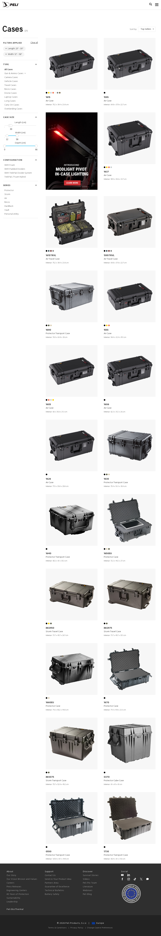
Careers (10, 883)
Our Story (11, 875)
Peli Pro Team (90, 883)
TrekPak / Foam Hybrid (15, 177)
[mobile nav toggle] (157, 4)
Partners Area (51, 883)
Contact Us (50, 875)
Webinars (87, 890)
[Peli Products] (122, 879)
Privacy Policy (76, 927)
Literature (88, 886)
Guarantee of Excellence (57, 886)
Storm (7, 194)
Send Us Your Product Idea (58, 879)
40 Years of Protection (18, 894)
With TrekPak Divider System (18, 173)
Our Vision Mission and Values (22, 879)
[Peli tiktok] (135, 879)
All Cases (8, 69)
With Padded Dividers (14, 169)
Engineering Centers (17, 890)
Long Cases (10, 101)
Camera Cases (11, 77)
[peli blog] (147, 879)
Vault (6, 210)
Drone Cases (10, 93)
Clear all (34, 42)
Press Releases (14, 886)
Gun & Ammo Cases (15, 73)
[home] (10, 4)
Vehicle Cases (11, 81)
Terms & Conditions (57, 927)
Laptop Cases (10, 97)
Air (5, 198)
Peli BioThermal (15, 909)
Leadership (12, 901)
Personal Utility (11, 214)
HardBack (8, 206)
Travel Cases (10, 85)
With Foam (9, 165)
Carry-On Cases (11, 105)
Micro (7, 202)
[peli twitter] (141, 879)
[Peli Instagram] (128, 879)
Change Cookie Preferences (100, 927)
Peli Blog (87, 894)
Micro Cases (10, 89)
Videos (86, 879)
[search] (150, 4)
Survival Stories (90, 875)
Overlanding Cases (13, 109)
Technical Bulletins (54, 890)
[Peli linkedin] (128, 875)
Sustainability (13, 898)
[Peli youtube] (122, 875)
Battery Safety (52, 894)
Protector (9, 190)
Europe (99, 923)
